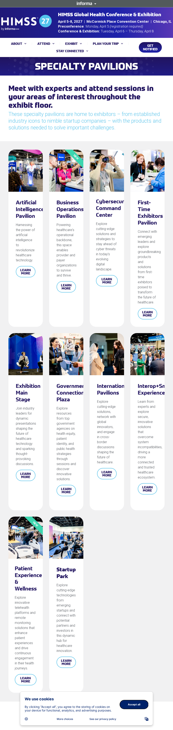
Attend (43, 43)
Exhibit (71, 43)
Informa (86, 3)
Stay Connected (70, 51)
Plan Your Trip (106, 43)
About (16, 43)
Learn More (25, 271)
